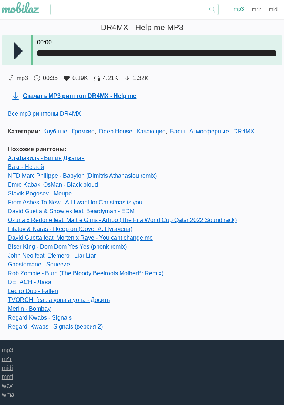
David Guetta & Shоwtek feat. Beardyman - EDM (71, 211)
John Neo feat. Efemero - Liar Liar (52, 255)
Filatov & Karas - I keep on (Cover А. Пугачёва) (70, 229)
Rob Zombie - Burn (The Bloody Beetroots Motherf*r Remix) (85, 273)
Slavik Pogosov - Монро (40, 193)
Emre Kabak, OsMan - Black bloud (53, 184)
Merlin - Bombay (29, 309)
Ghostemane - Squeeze (39, 264)
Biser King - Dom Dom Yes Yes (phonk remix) (67, 247)
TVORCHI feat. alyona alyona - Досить (59, 300)
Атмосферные (209, 131)
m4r (256, 9)
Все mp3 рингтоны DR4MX (44, 113)
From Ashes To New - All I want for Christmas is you (75, 202)
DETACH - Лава (29, 282)
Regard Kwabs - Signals (40, 317)
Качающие (151, 131)
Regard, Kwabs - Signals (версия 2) (55, 326)
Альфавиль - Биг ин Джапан (46, 158)
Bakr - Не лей (26, 167)
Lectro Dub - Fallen (33, 291)
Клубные (55, 131)
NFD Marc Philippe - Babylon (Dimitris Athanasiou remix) (82, 176)
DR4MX (243, 131)
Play (18, 51)
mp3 (239, 9)
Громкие (83, 131)
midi (273, 9)
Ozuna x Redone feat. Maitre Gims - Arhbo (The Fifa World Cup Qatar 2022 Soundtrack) (122, 220)
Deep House (115, 131)
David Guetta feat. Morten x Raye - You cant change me (80, 238)
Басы (177, 131)
